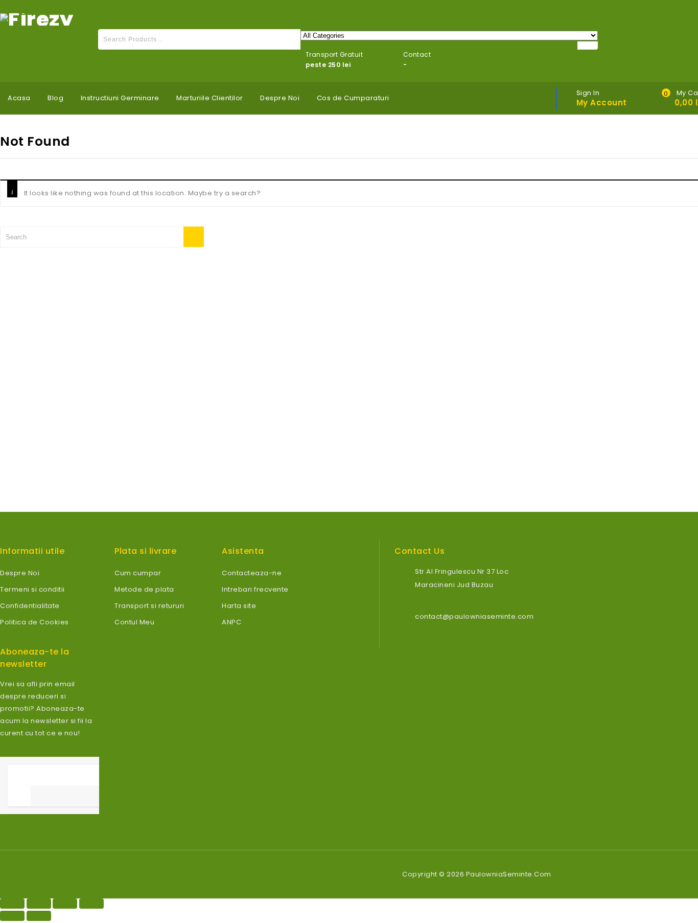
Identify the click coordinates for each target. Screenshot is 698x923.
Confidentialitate (30, 606)
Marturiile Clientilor (209, 98)
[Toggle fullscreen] (65, 903)
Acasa (19, 98)
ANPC (231, 622)
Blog (55, 98)
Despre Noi (279, 98)
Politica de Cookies (34, 622)
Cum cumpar (137, 573)
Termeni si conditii (32, 589)
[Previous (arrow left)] (12, 916)
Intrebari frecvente (255, 589)
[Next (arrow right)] (39, 916)
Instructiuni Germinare (120, 98)
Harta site (239, 606)
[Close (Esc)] (12, 903)
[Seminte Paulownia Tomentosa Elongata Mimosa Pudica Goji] (36, 19)
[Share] (39, 903)
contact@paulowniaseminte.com (474, 616)
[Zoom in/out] (91, 903)
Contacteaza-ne (252, 573)
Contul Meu (134, 622)
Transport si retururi (149, 606)
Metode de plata (144, 589)
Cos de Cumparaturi (353, 98)
